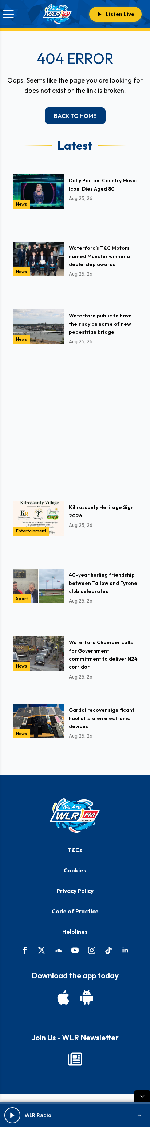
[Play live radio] (12, 1115)
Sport (22, 598)
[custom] (58, 950)
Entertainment (31, 531)
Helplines (75, 931)
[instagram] (91, 950)
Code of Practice (75, 911)
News (21, 204)
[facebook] (24, 950)
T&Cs (75, 849)
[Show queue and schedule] (139, 1115)
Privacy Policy (75, 890)
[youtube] (75, 950)
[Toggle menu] (8, 14)
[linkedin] (125, 950)
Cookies (75, 870)
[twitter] (41, 950)
